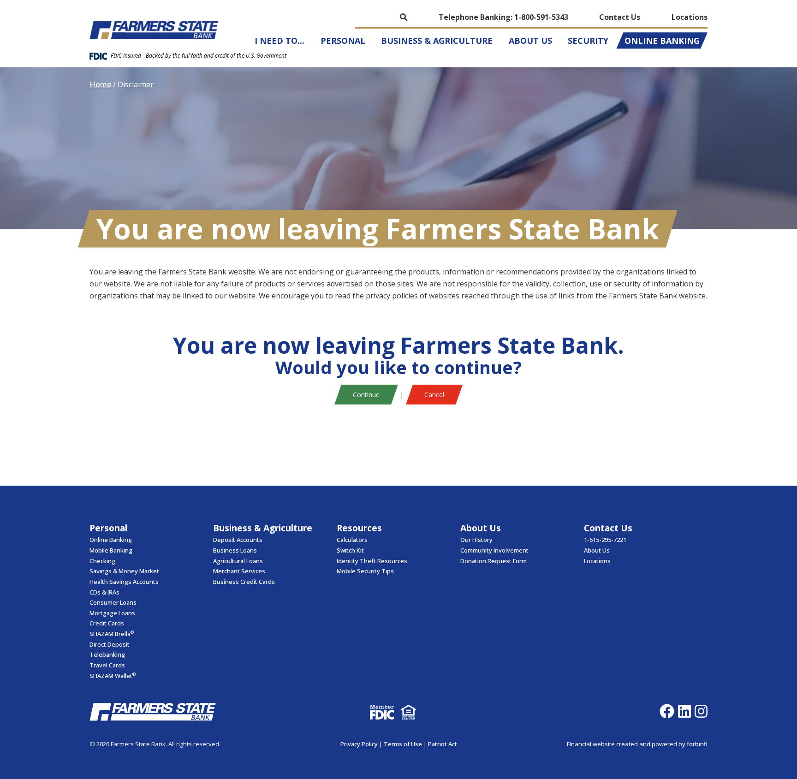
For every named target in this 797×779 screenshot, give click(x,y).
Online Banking (662, 40)
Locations (690, 17)
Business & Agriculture (437, 40)
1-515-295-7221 (605, 539)
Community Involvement (494, 550)
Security (588, 40)
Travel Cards (107, 665)
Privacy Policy (359, 744)
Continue (366, 394)
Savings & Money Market (124, 571)
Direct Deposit (109, 644)
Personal (343, 40)
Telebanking (107, 654)
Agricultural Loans (238, 561)
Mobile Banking (110, 550)
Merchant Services (239, 571)
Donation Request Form (493, 561)
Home (100, 84)
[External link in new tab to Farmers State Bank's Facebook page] (669, 712)
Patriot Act (442, 744)
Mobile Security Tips (365, 571)
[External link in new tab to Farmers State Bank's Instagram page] (703, 712)
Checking (102, 561)
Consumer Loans (113, 602)
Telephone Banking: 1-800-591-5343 (503, 17)
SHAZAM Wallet (112, 675)
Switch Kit (350, 550)
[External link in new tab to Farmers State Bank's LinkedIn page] (686, 712)
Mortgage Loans (112, 613)
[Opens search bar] (403, 17)
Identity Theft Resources (372, 561)
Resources (359, 528)
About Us (530, 40)
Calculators (352, 539)
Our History (476, 539)
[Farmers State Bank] (154, 30)
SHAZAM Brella (111, 633)
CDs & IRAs (104, 592)
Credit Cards (106, 623)
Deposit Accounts (237, 539)
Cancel (434, 394)
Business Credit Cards (244, 581)
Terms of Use (403, 744)
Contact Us (619, 17)
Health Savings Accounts (124, 581)
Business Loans (235, 550)
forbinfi (697, 744)
